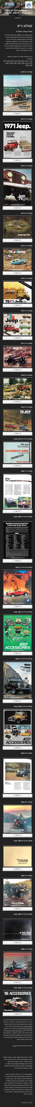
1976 (8, 61)
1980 (23, 63)
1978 (30, 63)
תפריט (16, 18)
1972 (23, 61)
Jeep (16, 46)
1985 (30, 65)
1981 (19, 63)
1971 (26, 61)
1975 (12, 61)
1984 (7, 63)
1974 (15, 61)
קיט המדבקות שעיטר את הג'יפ (14, 1030)
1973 (19, 61)
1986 (26, 65)
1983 (11, 63)
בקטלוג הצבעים (27, 1028)
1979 (26, 63)
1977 (5, 61)
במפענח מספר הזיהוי (26, 1026)
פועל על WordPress (26, 1102)
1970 (30, 61)
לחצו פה (15, 1045)
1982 (15, 63)
